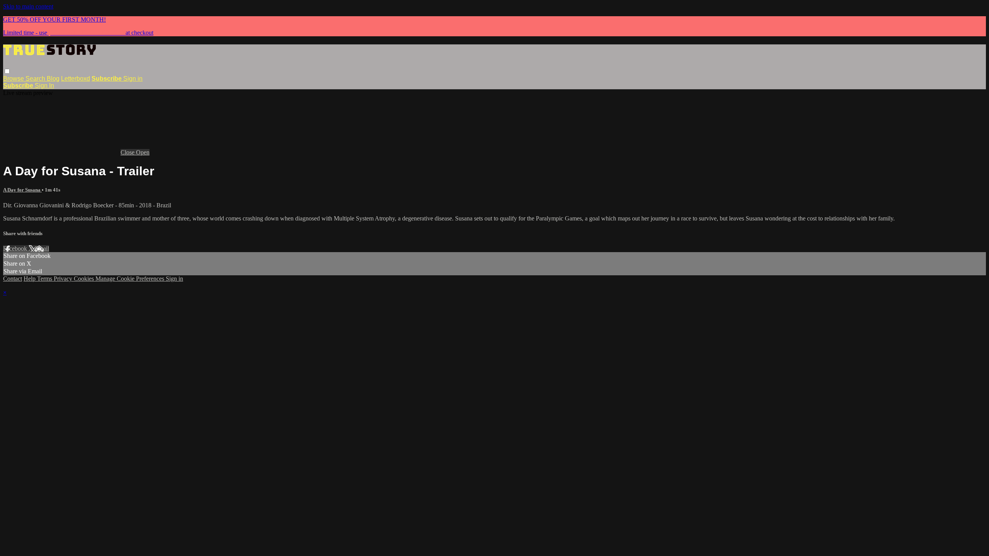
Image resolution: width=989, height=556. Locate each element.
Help (30, 278)
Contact (12, 278)
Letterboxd (75, 78)
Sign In (44, 85)
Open (143, 152)
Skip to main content (28, 6)
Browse (14, 78)
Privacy (64, 278)
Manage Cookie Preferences (130, 278)
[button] (7, 71)
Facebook (16, 248)
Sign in (133, 78)
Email (42, 248)
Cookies (84, 278)
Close (128, 152)
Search (36, 78)
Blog (53, 78)
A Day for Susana (22, 190)
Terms (45, 278)
